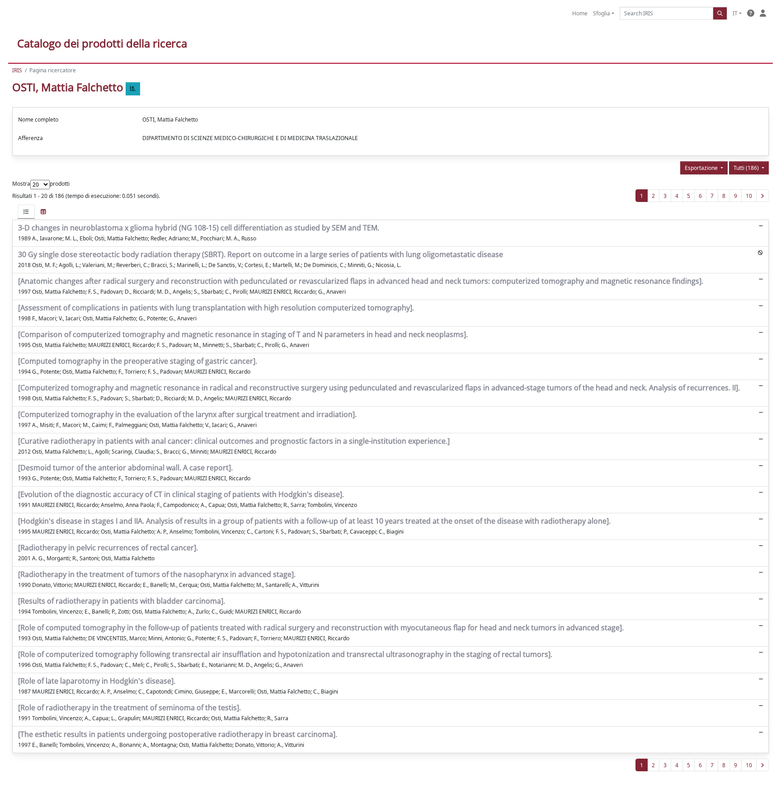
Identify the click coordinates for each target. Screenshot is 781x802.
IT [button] (735, 13)
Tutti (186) (747, 168)
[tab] (26, 212)
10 (749, 196)
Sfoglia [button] (601, 13)
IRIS (17, 70)
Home (580, 13)
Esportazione (702, 168)
